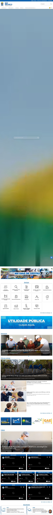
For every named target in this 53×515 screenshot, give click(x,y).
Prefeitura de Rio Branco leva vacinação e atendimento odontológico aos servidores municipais (37, 382)
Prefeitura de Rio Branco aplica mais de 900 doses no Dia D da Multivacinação (38, 392)
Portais (21, 7)
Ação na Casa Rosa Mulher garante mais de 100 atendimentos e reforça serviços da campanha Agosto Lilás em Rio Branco (38, 403)
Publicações (10, 7)
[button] (1, 273)
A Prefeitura (4, 7)
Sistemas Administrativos (30, 7)
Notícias (17, 7)
